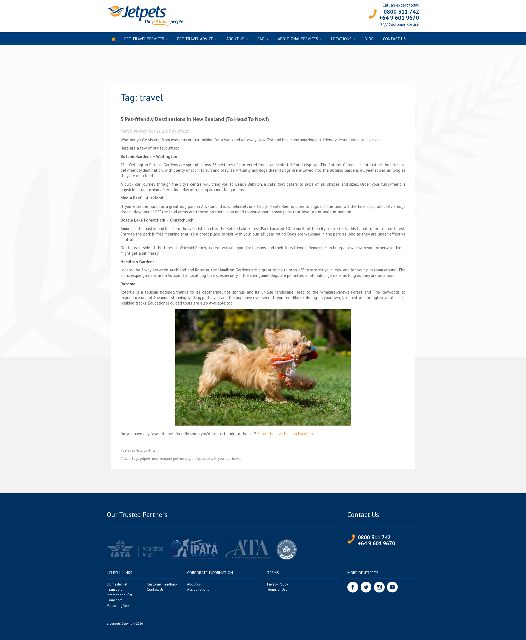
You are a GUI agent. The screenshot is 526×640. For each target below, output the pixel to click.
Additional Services (298, 38)
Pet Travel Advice (195, 38)
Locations (341, 38)
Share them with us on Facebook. (286, 433)
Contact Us (394, 38)
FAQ (261, 38)
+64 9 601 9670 (399, 17)
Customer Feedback (162, 584)
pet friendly (181, 458)
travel (236, 458)
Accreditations (198, 589)
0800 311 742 (401, 11)
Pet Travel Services (144, 38)
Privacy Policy (277, 584)
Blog (369, 38)
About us (235, 38)
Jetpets (183, 131)
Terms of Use (277, 589)
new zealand (162, 458)
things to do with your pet (211, 458)
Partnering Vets (118, 605)
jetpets (145, 458)
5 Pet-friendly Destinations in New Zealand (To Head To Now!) (195, 119)
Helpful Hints (145, 450)
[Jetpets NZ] (145, 15)
